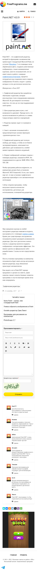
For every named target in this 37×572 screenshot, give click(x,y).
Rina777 (14, 406)
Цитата (16, 415)
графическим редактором (11, 76)
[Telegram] (12, 508)
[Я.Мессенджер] (4, 508)
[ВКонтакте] (6, 508)
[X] (15, 508)
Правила (23, 555)
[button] (6, 343)
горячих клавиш (28, 234)
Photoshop (12, 64)
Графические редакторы (11, 286)
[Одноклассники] (9, 508)
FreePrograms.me (17, 4)
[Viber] (18, 508)
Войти (22, 11)
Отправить (18, 394)
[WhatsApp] (21, 508)
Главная (13, 555)
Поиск (32, 11)
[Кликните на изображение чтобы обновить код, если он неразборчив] (12, 390)
